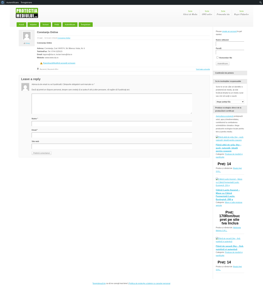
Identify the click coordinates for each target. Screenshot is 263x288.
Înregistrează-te (99, 283)
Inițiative (33, 25)
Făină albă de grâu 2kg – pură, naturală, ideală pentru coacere (228, 148)
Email (35, 130)
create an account (229, 31)
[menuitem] (2, 2)
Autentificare (70, 25)
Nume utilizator (222, 40)
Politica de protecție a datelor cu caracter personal (149, 283)
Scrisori (45, 25)
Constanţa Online (47, 32)
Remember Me (225, 58)
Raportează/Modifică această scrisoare (59, 63)
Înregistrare (85, 25)
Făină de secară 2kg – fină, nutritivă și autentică (230, 247)
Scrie (190, 13)
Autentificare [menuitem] (12, 2)
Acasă (21, 25)
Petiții (56, 25)
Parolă (218, 48)
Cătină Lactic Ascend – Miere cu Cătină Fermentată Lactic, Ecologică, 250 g (228, 194)
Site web (35, 141)
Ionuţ (28, 43)
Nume (35, 119)
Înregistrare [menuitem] (26, 2)
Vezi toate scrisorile (203, 69)
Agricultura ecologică (224, 116)
